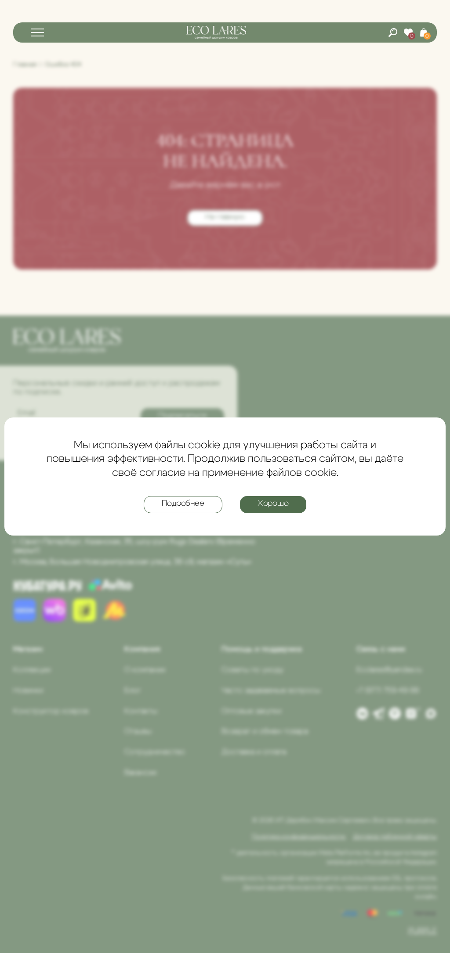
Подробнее (183, 503)
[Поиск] (392, 32)
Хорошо (273, 503)
